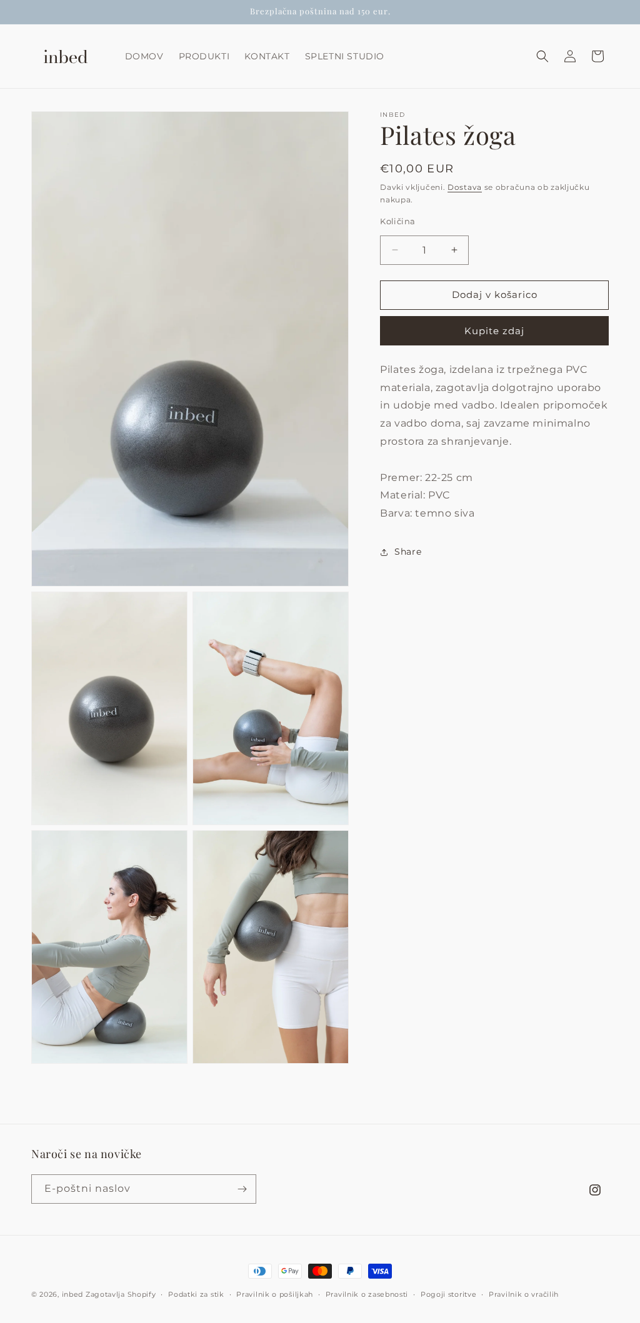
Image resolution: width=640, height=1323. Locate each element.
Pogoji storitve (449, 1294)
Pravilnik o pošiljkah (274, 1294)
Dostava (465, 187)
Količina (397, 221)
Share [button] (407, 551)
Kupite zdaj (494, 331)
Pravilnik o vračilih (524, 1294)
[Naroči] (242, 1189)
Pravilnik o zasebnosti (367, 1294)
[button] (542, 56)
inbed (73, 1294)
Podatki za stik (196, 1294)
